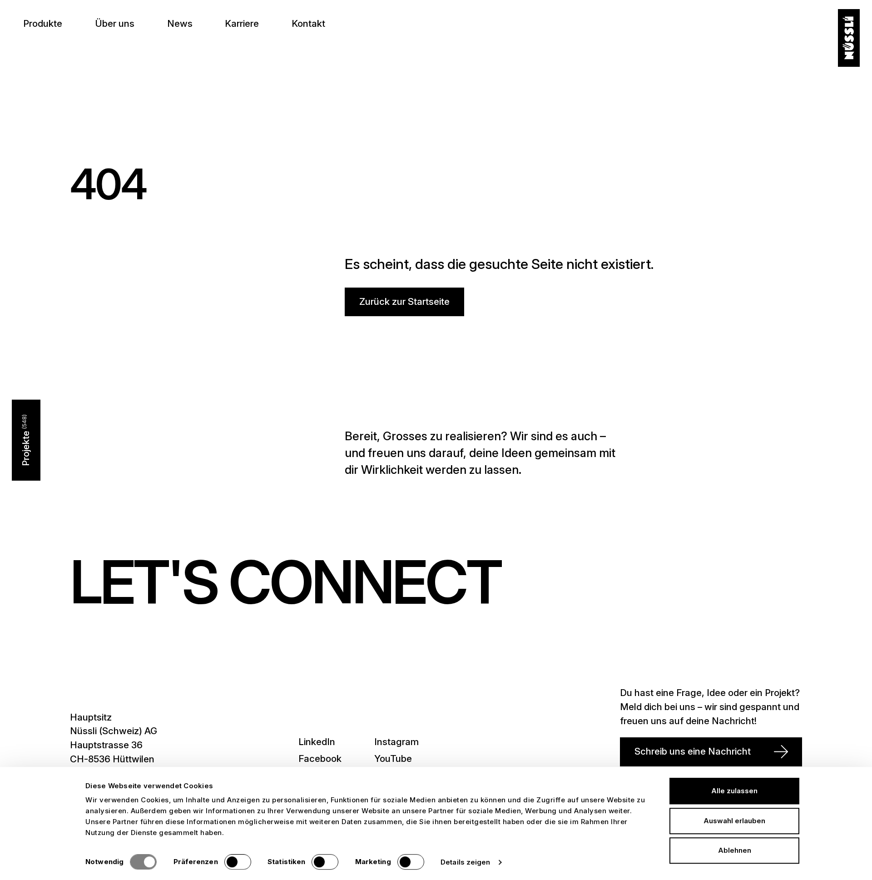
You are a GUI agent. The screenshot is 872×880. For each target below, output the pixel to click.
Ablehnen (734, 850)
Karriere (242, 23)
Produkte (42, 23)
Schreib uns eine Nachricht (692, 751)
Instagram (396, 741)
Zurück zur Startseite (404, 301)
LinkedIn (316, 741)
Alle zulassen (734, 790)
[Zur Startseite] (849, 38)
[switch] (238, 862)
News (180, 23)
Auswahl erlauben (734, 820)
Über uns (114, 23)
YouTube (393, 758)
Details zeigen (465, 862)
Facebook (320, 758)
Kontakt (308, 23)
